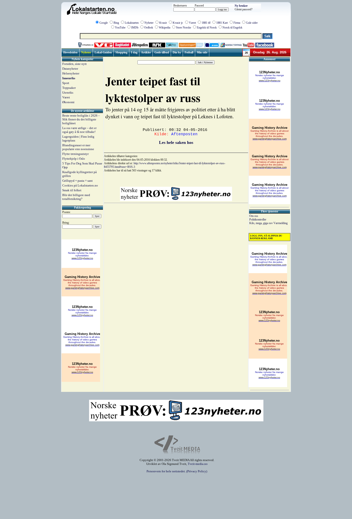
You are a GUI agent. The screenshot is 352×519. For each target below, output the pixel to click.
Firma (236, 22)
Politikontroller (257, 219)
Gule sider (252, 22)
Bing (116, 22)
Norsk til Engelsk (232, 27)
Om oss (253, 216)
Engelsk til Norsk (207, 27)
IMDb (134, 27)
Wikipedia (164, 27)
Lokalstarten (132, 22)
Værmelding (280, 223)
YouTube (120, 27)
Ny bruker (241, 5)
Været (192, 22)
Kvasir (163, 22)
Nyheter (148, 22)
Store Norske (183, 27)
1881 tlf (206, 22)
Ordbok (148, 27)
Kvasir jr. (178, 22)
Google (103, 22)
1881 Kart (222, 22)
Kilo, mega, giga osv (261, 223)
